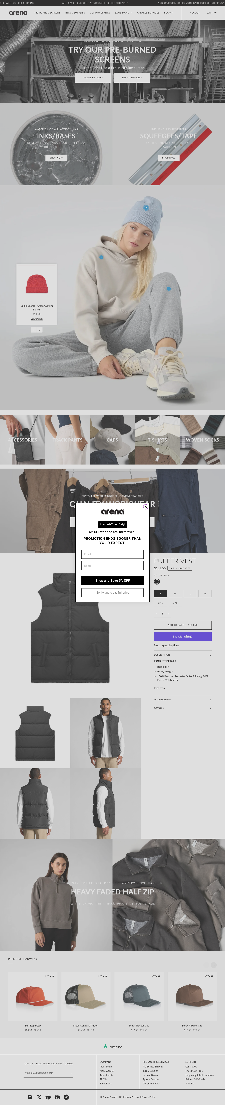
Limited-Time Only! (112, 524)
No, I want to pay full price (112, 592)
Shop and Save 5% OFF (112, 581)
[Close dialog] (145, 506)
